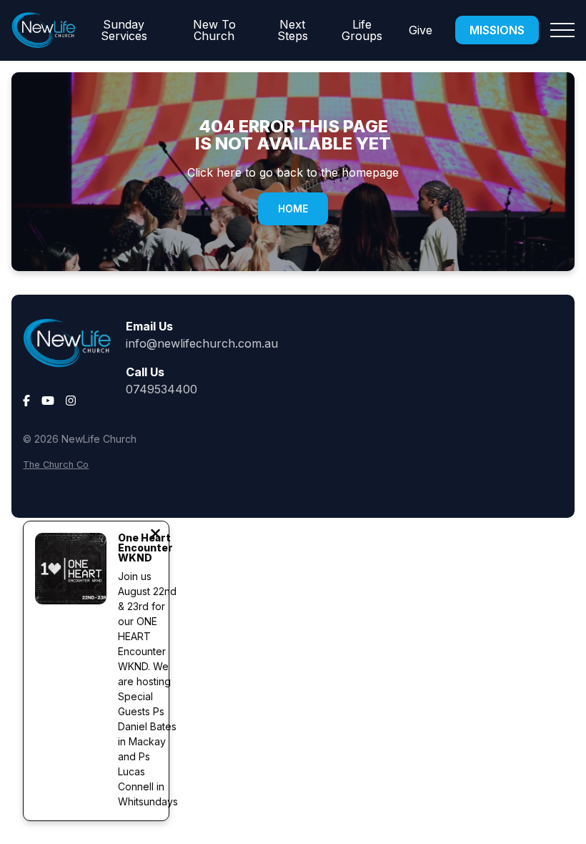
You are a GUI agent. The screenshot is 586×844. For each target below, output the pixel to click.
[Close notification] (155, 535)
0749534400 (161, 389)
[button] (562, 30)
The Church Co (56, 464)
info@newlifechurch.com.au (202, 343)
